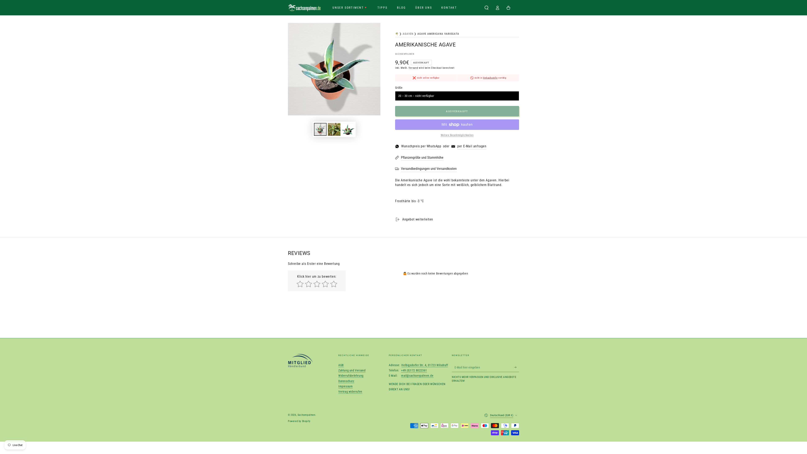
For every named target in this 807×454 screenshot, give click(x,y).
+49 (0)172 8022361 (414, 370)
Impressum (345, 386)
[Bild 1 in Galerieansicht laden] (320, 129)
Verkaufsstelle (490, 78)
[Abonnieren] (516, 367)
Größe (398, 87)
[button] (486, 7)
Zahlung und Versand (351, 370)
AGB (341, 365)
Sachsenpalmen (404, 54)
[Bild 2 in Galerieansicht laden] (334, 129)
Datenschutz (346, 381)
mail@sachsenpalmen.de (417, 375)
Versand (413, 67)
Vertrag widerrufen (350, 391)
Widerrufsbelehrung (351, 375)
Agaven (408, 33)
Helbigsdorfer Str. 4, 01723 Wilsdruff (424, 365)
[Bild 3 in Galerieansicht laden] (348, 129)
